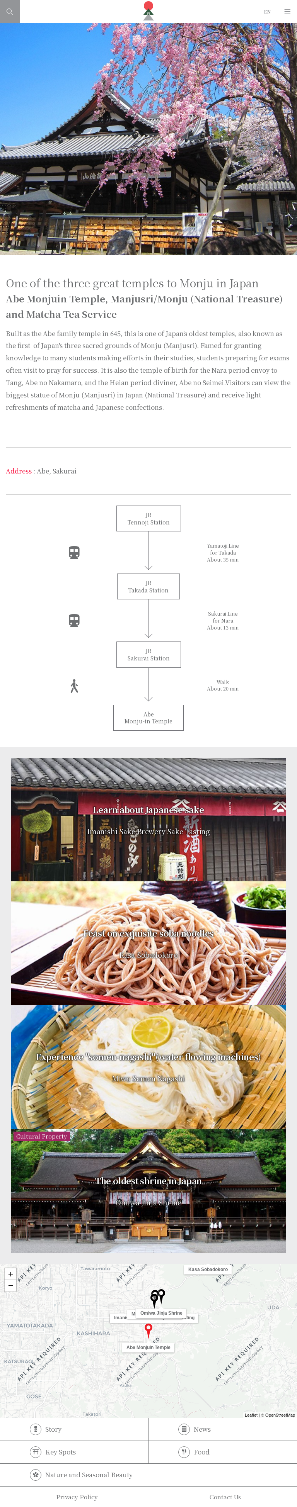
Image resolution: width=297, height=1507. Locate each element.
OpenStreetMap (280, 1415)
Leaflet (251, 1415)
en (267, 11)
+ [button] (10, 1274)
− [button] (10, 1285)
